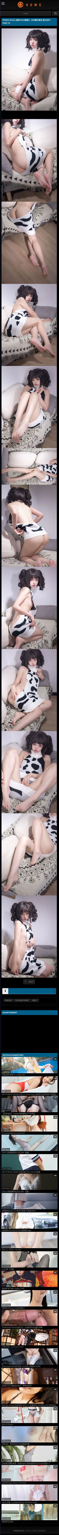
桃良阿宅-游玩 (7, 1522)
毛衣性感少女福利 (22, 1000)
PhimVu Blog (29, 4)
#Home (25, 13)
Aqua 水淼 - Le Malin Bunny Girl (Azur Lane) (19, 1502)
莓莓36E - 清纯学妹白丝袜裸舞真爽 (16, 1444)
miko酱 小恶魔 (8, 1269)
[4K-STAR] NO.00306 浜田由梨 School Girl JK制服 (21, 1172)
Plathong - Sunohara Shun (12, 1347)
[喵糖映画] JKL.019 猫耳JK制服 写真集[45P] (18, 1211)
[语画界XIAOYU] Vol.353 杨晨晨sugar (16, 1230)
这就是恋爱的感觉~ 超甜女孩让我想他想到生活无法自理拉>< (26, 1463)
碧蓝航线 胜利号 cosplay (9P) (13, 1075)
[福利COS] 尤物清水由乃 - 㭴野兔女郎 (17, 1386)
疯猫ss (34, 1000)
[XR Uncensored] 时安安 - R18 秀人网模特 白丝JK (21, 1366)
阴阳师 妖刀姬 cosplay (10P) (13, 1288)
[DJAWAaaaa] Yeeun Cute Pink (14, 1483)
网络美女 (8, 1000)
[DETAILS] (5, 991)
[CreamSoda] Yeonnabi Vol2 (13, 1133)
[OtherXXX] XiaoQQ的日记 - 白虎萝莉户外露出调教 (22, 1327)
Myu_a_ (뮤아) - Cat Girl (11, 1250)
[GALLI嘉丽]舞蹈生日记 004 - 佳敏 (15, 1191)
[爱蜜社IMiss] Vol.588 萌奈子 (13, 1308)
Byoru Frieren (7, 1424)
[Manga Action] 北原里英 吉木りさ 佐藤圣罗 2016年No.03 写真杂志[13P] (29, 1405)
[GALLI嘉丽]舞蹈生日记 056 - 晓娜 (15, 1152)
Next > (31, 981)
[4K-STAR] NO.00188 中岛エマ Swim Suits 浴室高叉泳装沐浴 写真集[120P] (29, 1094)
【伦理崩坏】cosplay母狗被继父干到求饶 (18, 1114)
